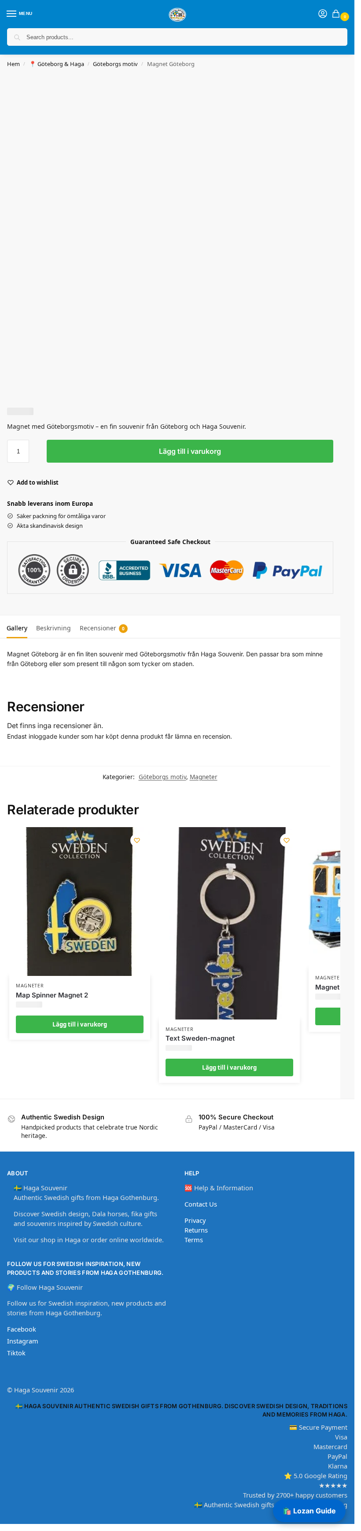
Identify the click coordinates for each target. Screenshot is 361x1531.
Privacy (195, 1220)
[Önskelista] (137, 840)
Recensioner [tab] (102, 628)
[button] (338, 14)
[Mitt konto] (322, 14)
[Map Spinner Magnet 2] (79, 901)
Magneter (203, 777)
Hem (13, 64)
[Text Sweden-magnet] (229, 923)
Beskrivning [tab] (53, 628)
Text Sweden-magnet (200, 1038)
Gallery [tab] (17, 628)
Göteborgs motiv (115, 64)
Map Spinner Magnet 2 (52, 995)
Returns (196, 1230)
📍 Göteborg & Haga (56, 64)
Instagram (22, 1340)
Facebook (21, 1329)
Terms (193, 1239)
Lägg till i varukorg (190, 451)
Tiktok (16, 1352)
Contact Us (200, 1204)
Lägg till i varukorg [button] (79, 1024)
